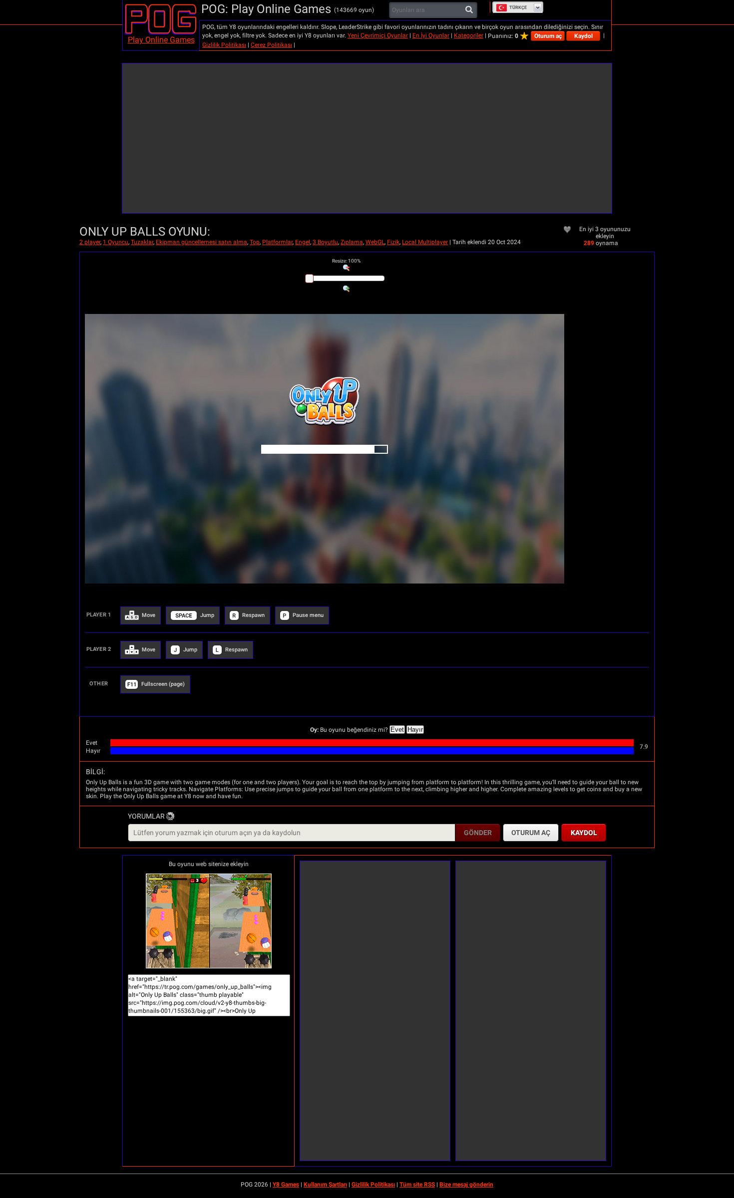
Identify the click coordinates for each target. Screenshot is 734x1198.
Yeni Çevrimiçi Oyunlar (378, 35)
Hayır (415, 729)
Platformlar (277, 242)
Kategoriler (468, 35)
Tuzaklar (142, 242)
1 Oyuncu (115, 242)
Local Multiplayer (425, 242)
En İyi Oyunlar (430, 35)
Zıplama (352, 242)
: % (346, 261)
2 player (89, 242)
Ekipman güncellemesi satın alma (201, 242)
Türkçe (518, 7)
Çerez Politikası (271, 44)
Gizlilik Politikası (224, 44)
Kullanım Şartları (325, 1184)
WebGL (375, 242)
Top (255, 242)
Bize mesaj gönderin (466, 1184)
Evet (397, 729)
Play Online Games (161, 39)
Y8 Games (286, 1184)
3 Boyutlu (325, 242)
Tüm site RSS (417, 1184)
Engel (302, 242)
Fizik (393, 242)
